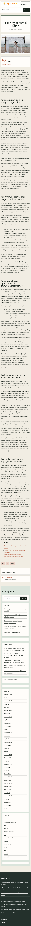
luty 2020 (6, 808)
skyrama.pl (4, 919)
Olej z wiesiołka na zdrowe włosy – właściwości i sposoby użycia (15, 909)
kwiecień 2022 (8, 742)
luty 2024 (6, 729)
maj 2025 (6, 704)
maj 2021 (6, 761)
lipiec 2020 (7, 793)
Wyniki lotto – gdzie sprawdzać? (13, 632)
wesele (12, 563)
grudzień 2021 (8, 755)
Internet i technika (9, 838)
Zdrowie (6, 853)
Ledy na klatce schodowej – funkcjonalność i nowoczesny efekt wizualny (13, 655)
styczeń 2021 (7, 773)
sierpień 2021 (7, 758)
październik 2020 (8, 783)
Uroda (5, 850)
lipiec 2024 (7, 713)
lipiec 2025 (7, 697)
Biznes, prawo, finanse (10, 822)
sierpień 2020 (7, 789)
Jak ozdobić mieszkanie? (9, 578)
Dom (5, 825)
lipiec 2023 (7, 735)
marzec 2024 (7, 726)
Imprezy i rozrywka (15, 18)
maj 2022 (6, 739)
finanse (6, 828)
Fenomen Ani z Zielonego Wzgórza (13, 556)
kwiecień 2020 (8, 802)
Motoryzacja (7, 844)
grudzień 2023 (8, 732)
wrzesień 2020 (8, 786)
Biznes (6, 819)
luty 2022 (6, 748)
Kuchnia (6, 841)
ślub (7, 563)
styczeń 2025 (7, 707)
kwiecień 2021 (8, 764)
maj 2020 (6, 799)
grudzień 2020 (8, 777)
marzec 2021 (7, 767)
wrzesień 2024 (8, 710)
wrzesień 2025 (8, 694)
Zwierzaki (6, 857)
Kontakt (3, 922)
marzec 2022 (7, 745)
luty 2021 (6, 770)
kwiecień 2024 (8, 723)
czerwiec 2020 (8, 796)
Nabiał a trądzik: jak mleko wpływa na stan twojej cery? (13, 898)
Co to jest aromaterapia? (9, 571)
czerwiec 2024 (8, 717)
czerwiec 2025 (8, 701)
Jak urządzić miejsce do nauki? (12, 554)
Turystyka (6, 847)
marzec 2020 (7, 805)
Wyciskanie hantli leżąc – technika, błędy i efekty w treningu (14, 912)
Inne (5, 835)
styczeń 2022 (7, 751)
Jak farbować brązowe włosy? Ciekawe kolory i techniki (13, 901)
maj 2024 (6, 720)
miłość (3, 563)
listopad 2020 (7, 780)
